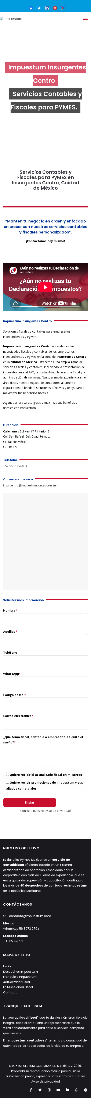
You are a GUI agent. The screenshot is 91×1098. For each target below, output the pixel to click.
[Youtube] (55, 8)
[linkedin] (47, 8)
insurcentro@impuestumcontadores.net (30, 485)
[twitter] (39, 8)
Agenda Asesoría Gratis (43, 253)
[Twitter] (40, 1090)
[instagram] (63, 8)
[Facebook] (31, 1090)
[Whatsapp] (77, 1090)
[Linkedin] (67, 1090)
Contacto (10, 992)
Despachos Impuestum (20, 972)
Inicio (7, 966)
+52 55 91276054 (15, 466)
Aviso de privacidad (45, 1081)
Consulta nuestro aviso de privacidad (45, 811)
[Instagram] (49, 1090)
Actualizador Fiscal (16, 982)
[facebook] (31, 8)
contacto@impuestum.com (30, 916)
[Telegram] (86, 1090)
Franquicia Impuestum (20, 977)
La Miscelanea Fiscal (18, 987)
